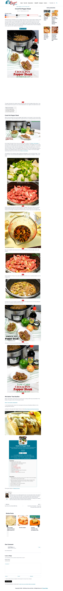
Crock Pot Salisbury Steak (46, 18)
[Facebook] (49, 3)
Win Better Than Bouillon (10, 110)
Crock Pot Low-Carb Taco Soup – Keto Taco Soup (46, 36)
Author (6, 492)
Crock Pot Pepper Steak (10, 109)
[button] (21, 450)
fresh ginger (17, 471)
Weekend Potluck (16, 488)
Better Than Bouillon (35, 143)
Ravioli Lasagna (22, 527)
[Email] (54, 3)
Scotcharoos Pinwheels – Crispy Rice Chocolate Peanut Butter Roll (34, 506)
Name (6, 576)
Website (31, 576)
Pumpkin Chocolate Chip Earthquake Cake (34, 529)
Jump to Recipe (23, 28)
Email (19, 576)
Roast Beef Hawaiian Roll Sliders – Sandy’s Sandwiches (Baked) (54, 20)
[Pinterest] (53, 3)
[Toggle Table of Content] (15, 108)
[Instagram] (51, 3)
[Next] (38, 526)
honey (17, 472)
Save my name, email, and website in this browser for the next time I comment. (19, 578)
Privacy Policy (45, 588)
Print (21, 453)
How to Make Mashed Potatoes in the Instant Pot (11, 529)
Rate (25, 453)
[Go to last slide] (7, 526)
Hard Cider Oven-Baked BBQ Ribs (11, 505)
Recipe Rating (7, 559)
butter (17, 464)
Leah (10, 493)
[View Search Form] (57, 3)
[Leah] (7, 495)
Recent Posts (9, 492)
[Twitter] (7, 499)
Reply (39, 547)
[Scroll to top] (61, 580)
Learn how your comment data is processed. (27, 584)
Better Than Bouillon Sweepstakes (11, 402)
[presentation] (11, 520)
